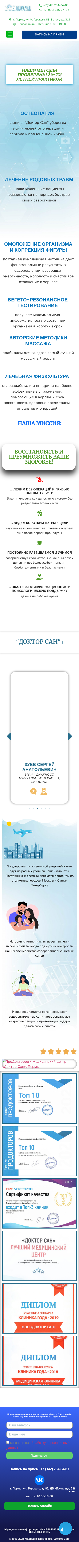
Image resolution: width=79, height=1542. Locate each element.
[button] (9, 34)
